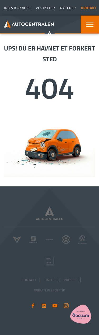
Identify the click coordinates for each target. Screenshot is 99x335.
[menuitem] (17, 7)
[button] (89, 24)
